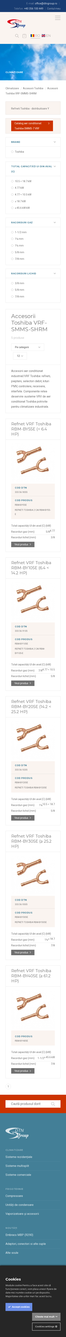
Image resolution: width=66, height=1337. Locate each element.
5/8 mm (19, 252)
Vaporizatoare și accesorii (22, 1214)
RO (37, 36)
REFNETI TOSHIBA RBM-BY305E (31, 922)
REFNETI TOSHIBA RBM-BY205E (31, 787)
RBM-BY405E (21, 1041)
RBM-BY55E (21, 505)
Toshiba (19, 151)
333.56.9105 (21, 631)
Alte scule (12, 1252)
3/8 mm (19, 283)
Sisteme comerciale (18, 1175)
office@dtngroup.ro (46, 3)
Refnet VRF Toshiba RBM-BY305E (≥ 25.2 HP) (31, 841)
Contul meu (53, 8)
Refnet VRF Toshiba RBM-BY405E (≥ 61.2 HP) (31, 975)
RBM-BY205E (21, 782)
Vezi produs (21, 544)
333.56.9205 (21, 770)
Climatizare (12, 88)
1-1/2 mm (21, 232)
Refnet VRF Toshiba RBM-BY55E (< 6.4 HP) (31, 429)
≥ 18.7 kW (20, 201)
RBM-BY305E (21, 917)
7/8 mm (19, 258)
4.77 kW (19, 187)
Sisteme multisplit (17, 1166)
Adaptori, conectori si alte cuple (26, 1244)
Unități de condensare (20, 1205)
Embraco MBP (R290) (19, 1235)
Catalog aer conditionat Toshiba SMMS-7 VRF (27, 126)
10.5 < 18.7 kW (23, 181)
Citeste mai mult (44, 1316)
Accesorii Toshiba (33, 88)
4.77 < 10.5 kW (23, 194)
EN (48, 36)
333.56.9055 (21, 492)
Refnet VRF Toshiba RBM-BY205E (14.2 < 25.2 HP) (31, 706)
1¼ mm (19, 238)
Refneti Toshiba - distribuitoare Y (30, 108)
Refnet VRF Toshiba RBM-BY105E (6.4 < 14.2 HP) (31, 567)
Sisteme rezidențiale (19, 1157)
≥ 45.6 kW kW (22, 207)
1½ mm (19, 245)
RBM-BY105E (21, 643)
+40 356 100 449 (33, 8)
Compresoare (14, 1196)
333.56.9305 (21, 904)
